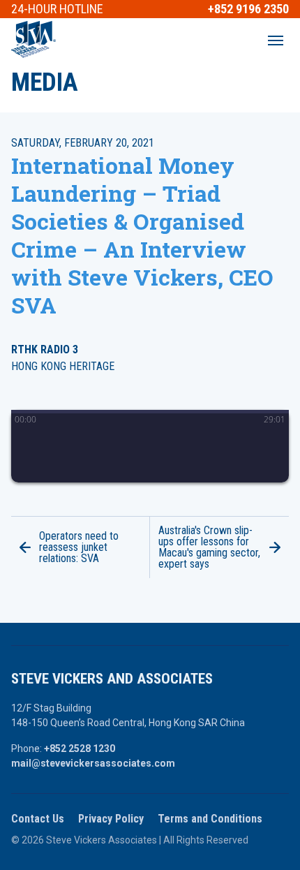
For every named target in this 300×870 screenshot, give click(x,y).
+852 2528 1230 (79, 748)
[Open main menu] (275, 40)
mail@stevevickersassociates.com (93, 763)
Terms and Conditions (210, 818)
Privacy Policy (111, 818)
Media (44, 82)
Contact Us (37, 818)
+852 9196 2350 (248, 9)
